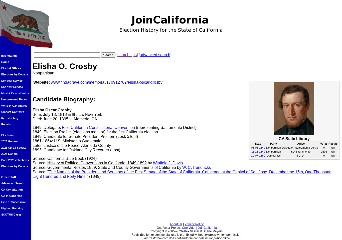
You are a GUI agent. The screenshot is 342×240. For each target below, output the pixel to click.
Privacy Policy (194, 224)
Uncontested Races (14, 99)
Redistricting (9, 118)
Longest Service (12, 80)
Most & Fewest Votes (15, 93)
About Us (176, 224)
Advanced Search (12, 183)
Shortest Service (12, 86)
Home (5, 61)
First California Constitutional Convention (98, 127)
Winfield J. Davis (168, 163)
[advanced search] (155, 55)
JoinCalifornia (207, 228)
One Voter (189, 228)
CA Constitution (12, 189)
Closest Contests (12, 111)
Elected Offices (11, 68)
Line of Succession (14, 202)
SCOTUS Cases (11, 214)
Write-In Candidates (14, 105)
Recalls (6, 124)
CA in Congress (11, 195)
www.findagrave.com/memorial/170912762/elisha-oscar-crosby (106, 82)
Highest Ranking (12, 208)
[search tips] (127, 55)
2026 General (9, 141)
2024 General (9, 153)
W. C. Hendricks (196, 167)
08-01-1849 (258, 147)
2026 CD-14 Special (13, 147)
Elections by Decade (14, 74)
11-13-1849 (258, 151)
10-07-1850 (258, 155)
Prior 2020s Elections (15, 160)
